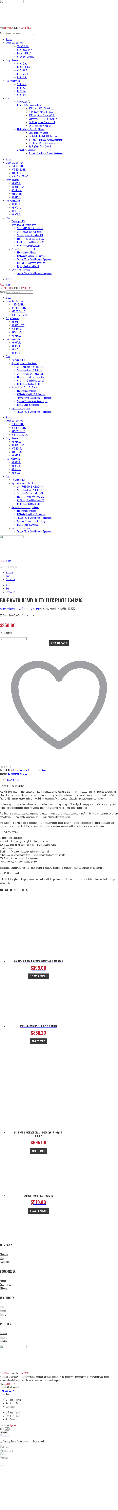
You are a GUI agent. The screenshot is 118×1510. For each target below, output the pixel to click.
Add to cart (59, 643)
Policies (3, 1341)
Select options (38, 976)
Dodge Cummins (12, 60)
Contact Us (10, 579)
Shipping (3, 1288)
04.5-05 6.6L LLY (24, 53)
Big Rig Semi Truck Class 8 (40, 146)
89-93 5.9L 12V (23, 67)
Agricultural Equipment (26, 150)
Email (2, 1428)
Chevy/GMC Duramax (14, 43)
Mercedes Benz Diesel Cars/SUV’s (43, 119)
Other (8, 98)
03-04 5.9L (22, 77)
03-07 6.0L (21, 94)
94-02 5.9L (22, 63)
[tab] (62, 780)
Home (2, 608)
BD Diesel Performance (17, 773)
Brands (3, 1311)
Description (12, 779)
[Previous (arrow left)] (1, 1465)
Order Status (5, 1284)
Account (3, 1280)
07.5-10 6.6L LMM (24, 49)
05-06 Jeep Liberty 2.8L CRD (40, 125)
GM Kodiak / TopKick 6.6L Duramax (43, 136)
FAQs (2, 1307)
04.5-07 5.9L (22, 74)
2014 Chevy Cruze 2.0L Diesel (41, 112)
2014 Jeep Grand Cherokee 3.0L (42, 115)
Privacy (3, 1337)
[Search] (34, 34)
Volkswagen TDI (23, 101)
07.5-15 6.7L (22, 70)
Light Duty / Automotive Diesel (29, 105)
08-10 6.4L (21, 91)
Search (3, 33)
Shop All (9, 39)
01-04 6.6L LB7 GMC (25, 56)
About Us (9, 572)
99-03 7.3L (21, 84)
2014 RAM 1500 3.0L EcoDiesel (41, 108)
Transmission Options (31, 608)
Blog (7, 576)
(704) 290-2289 (7, 1390)
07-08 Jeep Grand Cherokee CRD (42, 122)
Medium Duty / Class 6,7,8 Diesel (30, 129)
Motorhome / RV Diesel (38, 132)
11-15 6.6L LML (23, 46)
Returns (3, 1333)
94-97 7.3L (21, 87)
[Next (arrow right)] (3, 1465)
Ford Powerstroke (13, 81)
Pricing (3, 1314)
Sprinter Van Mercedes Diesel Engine (44, 143)
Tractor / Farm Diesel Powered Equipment (46, 139)
